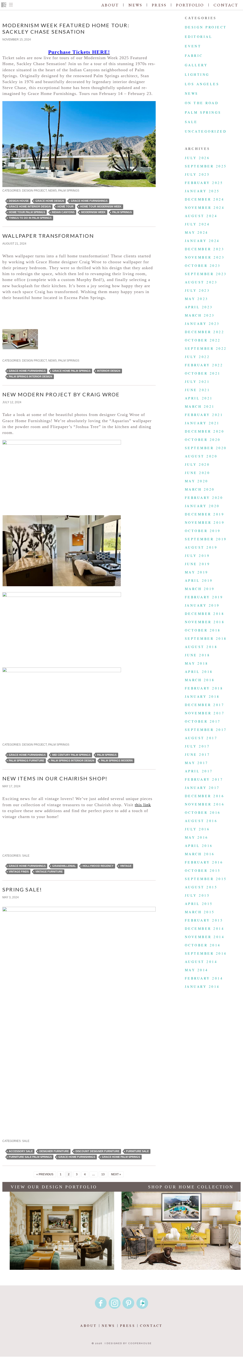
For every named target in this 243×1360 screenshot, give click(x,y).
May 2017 (196, 763)
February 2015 (204, 920)
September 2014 (206, 953)
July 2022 (197, 356)
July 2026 (197, 158)
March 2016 (200, 854)
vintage (125, 865)
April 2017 (199, 771)
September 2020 (206, 448)
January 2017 (202, 787)
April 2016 (199, 845)
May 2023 (196, 298)
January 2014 (202, 986)
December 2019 (204, 514)
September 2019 (206, 539)
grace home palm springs (71, 370)
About (110, 5)
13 (103, 1174)
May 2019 (196, 572)
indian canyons (63, 212)
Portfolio (190, 5)
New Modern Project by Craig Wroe (61, 394)
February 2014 (204, 978)
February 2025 (204, 182)
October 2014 (203, 945)
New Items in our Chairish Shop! (54, 778)
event (193, 46)
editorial (198, 36)
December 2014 (204, 928)
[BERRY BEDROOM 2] (20, 355)
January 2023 (202, 323)
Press (159, 5)
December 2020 (204, 431)
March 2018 (200, 680)
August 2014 (201, 961)
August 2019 (201, 547)
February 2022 (204, 365)
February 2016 (204, 862)
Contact (226, 5)
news (52, 190)
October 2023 (203, 265)
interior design (108, 370)
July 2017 (197, 746)
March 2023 (200, 315)
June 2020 (197, 472)
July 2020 (197, 464)
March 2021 (200, 406)
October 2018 (203, 630)
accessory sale (21, 1151)
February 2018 (204, 688)
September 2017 (206, 729)
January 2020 (202, 506)
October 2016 (203, 812)
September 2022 (206, 348)
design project (34, 190)
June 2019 (197, 564)
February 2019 (204, 597)
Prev (5, 249)
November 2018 (204, 622)
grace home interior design (30, 206)
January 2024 (202, 240)
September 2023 (206, 274)
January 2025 (202, 191)
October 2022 (203, 340)
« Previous (44, 1174)
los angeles (202, 84)
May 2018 (196, 663)
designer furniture (54, 1151)
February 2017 (204, 779)
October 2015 (203, 870)
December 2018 (204, 613)
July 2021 (197, 381)
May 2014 (196, 970)
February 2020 (204, 497)
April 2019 (199, 580)
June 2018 (197, 655)
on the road (202, 103)
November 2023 (204, 257)
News (135, 5)
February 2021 (204, 414)
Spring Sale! (22, 889)
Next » (116, 1174)
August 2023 (201, 282)
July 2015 (197, 895)
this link (143, 804)
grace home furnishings (89, 200)
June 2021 (197, 390)
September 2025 (206, 166)
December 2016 (204, 796)
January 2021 (202, 423)
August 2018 (201, 646)
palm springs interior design (30, 376)
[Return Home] (3, 5)
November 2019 (204, 522)
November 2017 (204, 713)
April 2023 (199, 307)
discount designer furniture (97, 1151)
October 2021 (203, 373)
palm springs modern (117, 760)
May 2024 (196, 232)
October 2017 (203, 721)
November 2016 (204, 804)
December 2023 (204, 249)
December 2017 (204, 704)
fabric (194, 55)
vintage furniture (49, 871)
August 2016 (201, 821)
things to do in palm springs (30, 217)
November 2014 (204, 937)
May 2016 (196, 837)
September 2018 (206, 638)
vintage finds (19, 871)
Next (152, 249)
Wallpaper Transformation (48, 236)
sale (25, 855)
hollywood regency (98, 865)
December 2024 (204, 199)
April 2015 (199, 903)
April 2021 (199, 398)
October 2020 (203, 439)
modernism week (93, 212)
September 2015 (206, 879)
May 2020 (196, 481)
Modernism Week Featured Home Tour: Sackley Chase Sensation (65, 28)
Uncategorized (206, 131)
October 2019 (203, 530)
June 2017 (197, 754)
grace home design (49, 200)
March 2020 (200, 489)
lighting (197, 74)
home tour (65, 206)
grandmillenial (64, 865)
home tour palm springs (27, 212)
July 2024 (197, 224)
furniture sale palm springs (30, 1156)
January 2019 (202, 605)
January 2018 (202, 696)
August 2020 (201, 456)
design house (19, 200)
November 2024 (204, 207)
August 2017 (201, 738)
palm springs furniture (26, 760)
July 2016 (197, 829)
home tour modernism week (101, 206)
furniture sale (137, 1151)
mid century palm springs (71, 754)
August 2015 (201, 887)
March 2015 (200, 912)
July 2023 (197, 290)
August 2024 (201, 216)
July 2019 (197, 555)
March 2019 (200, 588)
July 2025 (197, 174)
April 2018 (199, 671)
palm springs (68, 190)
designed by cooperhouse (129, 1343)
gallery (196, 65)
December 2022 (204, 332)
